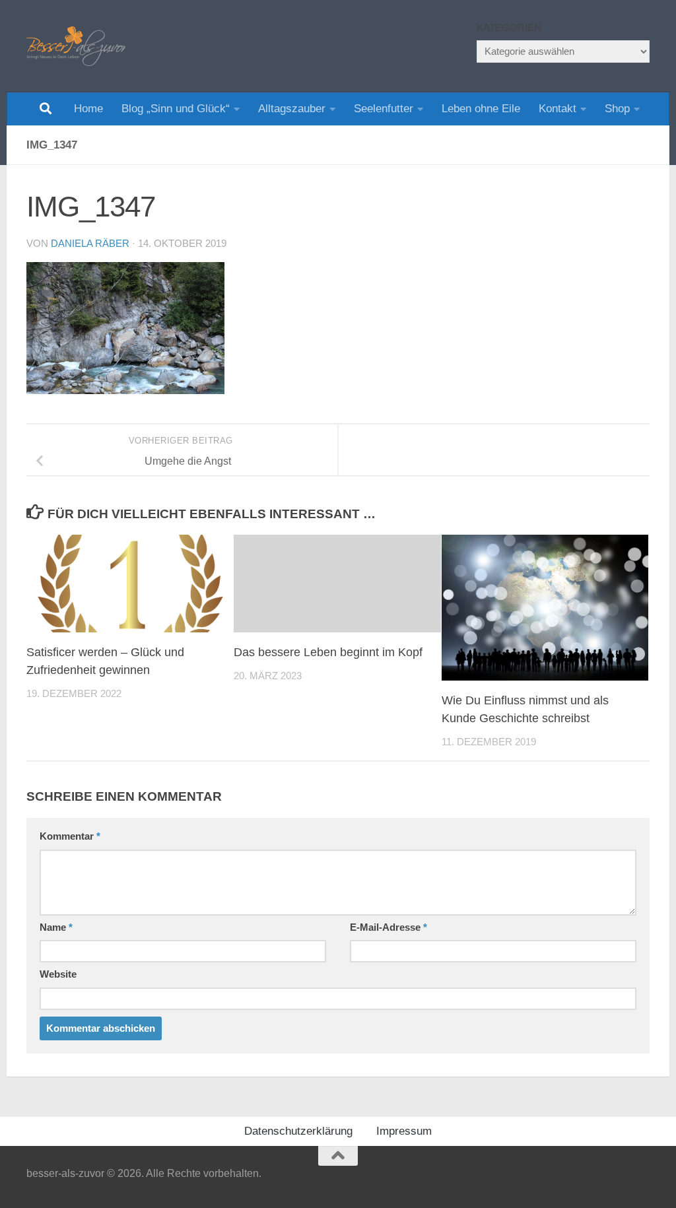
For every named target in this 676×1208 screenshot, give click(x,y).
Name (56, 927)
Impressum (404, 1131)
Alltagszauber (291, 108)
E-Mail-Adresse (388, 927)
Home (88, 108)
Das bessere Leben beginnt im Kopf (328, 652)
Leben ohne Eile (481, 108)
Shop (617, 108)
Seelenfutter (383, 108)
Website (58, 974)
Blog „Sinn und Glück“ (175, 108)
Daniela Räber (90, 243)
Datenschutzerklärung (298, 1131)
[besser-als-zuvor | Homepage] (75, 46)
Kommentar (70, 836)
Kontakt (557, 108)
